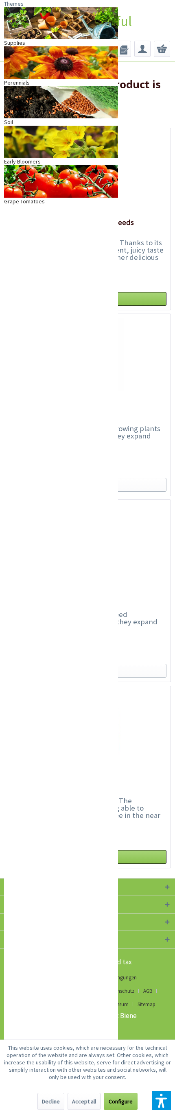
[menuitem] (123, 49)
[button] (161, 1100)
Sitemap (146, 1004)
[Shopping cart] (162, 49)
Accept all (84, 1101)
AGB (147, 991)
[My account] (142, 49)
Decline (51, 1101)
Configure (121, 1101)
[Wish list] (123, 49)
